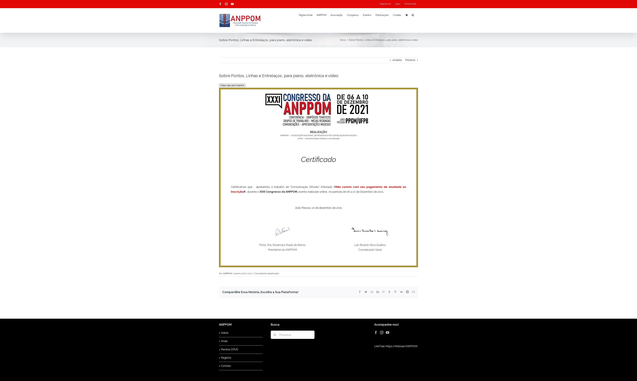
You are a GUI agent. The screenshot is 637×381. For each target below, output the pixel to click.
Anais (224, 341)
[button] (413, 15)
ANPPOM (227, 273)
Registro (226, 357)
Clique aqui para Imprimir (232, 85)
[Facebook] (376, 332)
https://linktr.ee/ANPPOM (401, 346)
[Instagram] (381, 332)
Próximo (410, 60)
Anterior (397, 60)
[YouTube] (387, 332)
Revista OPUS (229, 349)
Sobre (224, 332)
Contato (226, 365)
